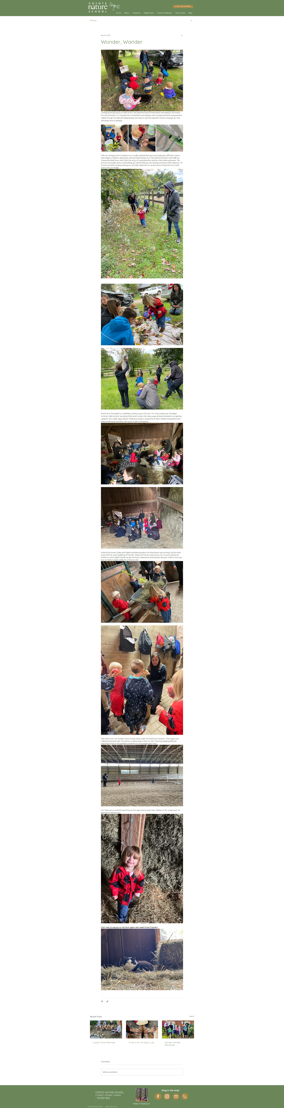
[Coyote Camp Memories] (106, 1029)
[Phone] (184, 1096)
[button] (127, 12)
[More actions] (181, 35)
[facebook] (158, 1096)
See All (191, 1016)
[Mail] (176, 1096)
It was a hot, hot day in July (141, 1042)
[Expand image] (114, 138)
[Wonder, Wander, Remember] (178, 1029)
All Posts (93, 20)
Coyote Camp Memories (104, 1042)
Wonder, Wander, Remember (173, 1043)
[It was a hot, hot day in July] (142, 1029)
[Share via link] (107, 1001)
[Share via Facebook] (102, 1001)
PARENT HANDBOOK (141, 1104)
